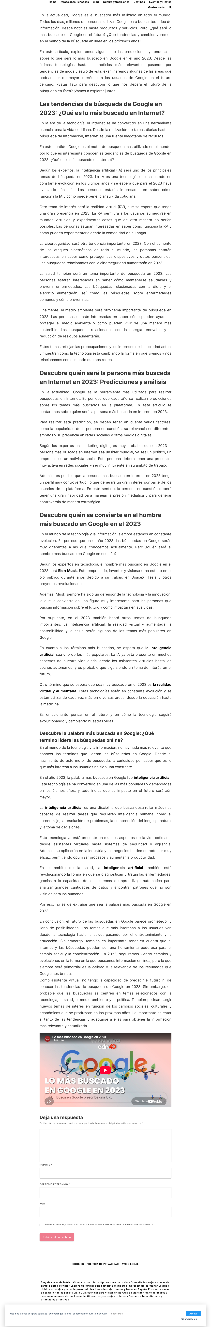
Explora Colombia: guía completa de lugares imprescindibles (110, 1285)
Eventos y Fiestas (160, 1)
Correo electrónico (55, 1184)
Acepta (193, 1313)
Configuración (189, 1318)
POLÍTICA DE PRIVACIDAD (103, 1264)
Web (42, 1203)
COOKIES (78, 1264)
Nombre (46, 1164)
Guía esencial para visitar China (101, 1292)
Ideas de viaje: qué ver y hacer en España (121, 1289)
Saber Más (117, 1313)
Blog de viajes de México (56, 1282)
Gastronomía (156, 7)
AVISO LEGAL (130, 1264)
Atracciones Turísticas (74, 1)
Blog (96, 1)
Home (52, 1)
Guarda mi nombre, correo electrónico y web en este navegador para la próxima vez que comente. (98, 1225)
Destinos (139, 1)
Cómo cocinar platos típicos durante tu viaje (101, 1282)
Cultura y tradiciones (116, 1)
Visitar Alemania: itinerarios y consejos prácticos (96, 1296)
